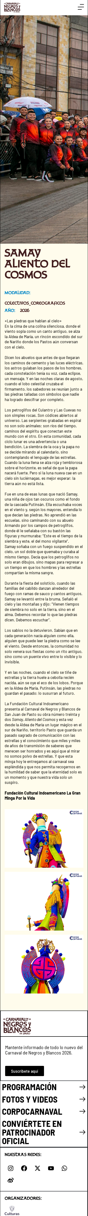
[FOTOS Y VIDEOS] (82, 1099)
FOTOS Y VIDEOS (29, 1099)
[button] (80, 7)
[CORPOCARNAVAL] (82, 1111)
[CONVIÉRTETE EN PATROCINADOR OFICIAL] (82, 1132)
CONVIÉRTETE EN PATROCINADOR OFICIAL (32, 1132)
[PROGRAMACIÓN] (82, 1087)
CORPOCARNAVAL (32, 1111)
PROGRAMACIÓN (29, 1087)
